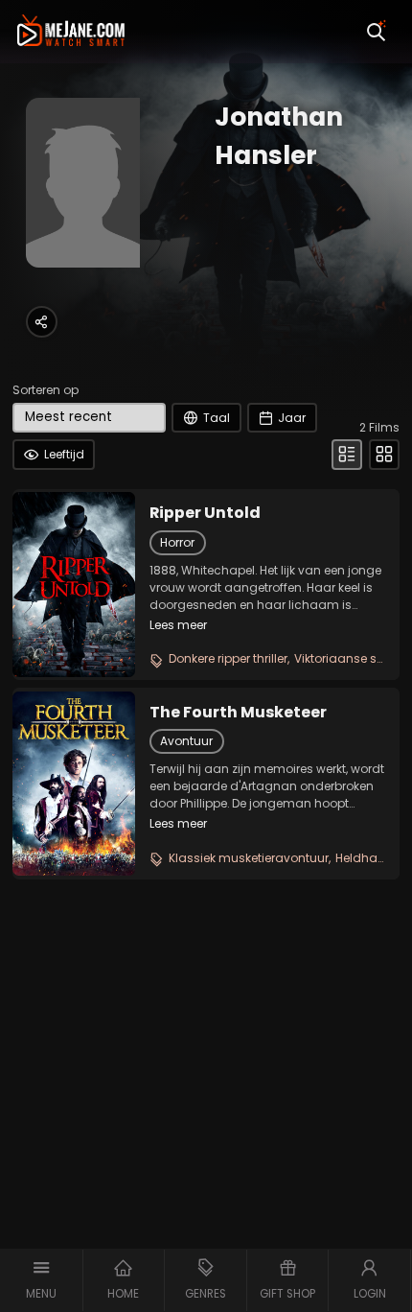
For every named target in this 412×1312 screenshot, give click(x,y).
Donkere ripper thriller (228, 658)
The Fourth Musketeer (238, 712)
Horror (177, 542)
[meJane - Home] (70, 31)
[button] (41, 1280)
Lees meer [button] (178, 625)
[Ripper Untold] (73, 584)
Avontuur (186, 741)
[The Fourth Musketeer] (73, 783)
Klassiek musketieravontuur (249, 858)
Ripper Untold (205, 513)
